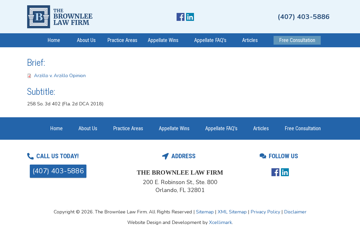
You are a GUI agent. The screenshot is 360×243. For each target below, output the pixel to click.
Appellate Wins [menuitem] (174, 128)
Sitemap (205, 212)
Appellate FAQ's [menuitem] (221, 128)
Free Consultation (297, 40)
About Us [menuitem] (88, 128)
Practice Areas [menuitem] (128, 128)
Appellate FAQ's (210, 40)
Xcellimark (220, 222)
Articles (250, 40)
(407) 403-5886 (304, 16)
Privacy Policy (265, 212)
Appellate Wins (163, 40)
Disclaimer (295, 212)
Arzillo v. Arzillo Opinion (60, 75)
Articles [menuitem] (261, 128)
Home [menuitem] (56, 128)
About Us (86, 40)
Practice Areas (122, 40)
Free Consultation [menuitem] (303, 128)
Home (53, 40)
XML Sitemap (232, 212)
